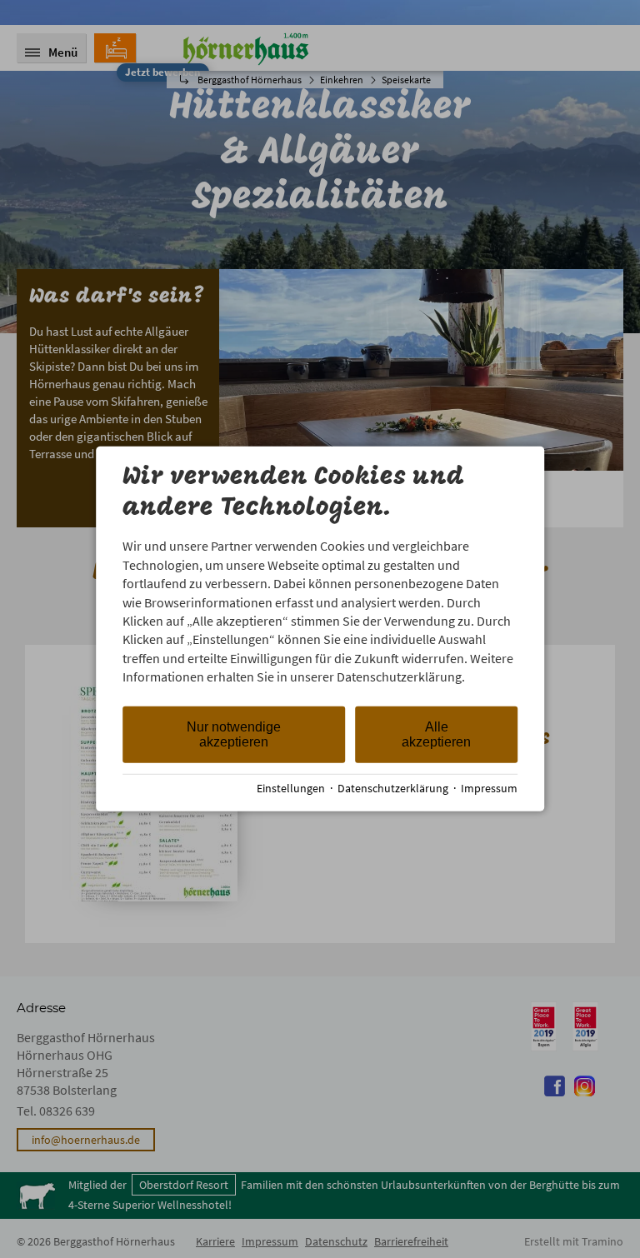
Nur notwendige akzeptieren (234, 733)
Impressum (489, 788)
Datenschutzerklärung (393, 788)
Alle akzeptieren (436, 733)
